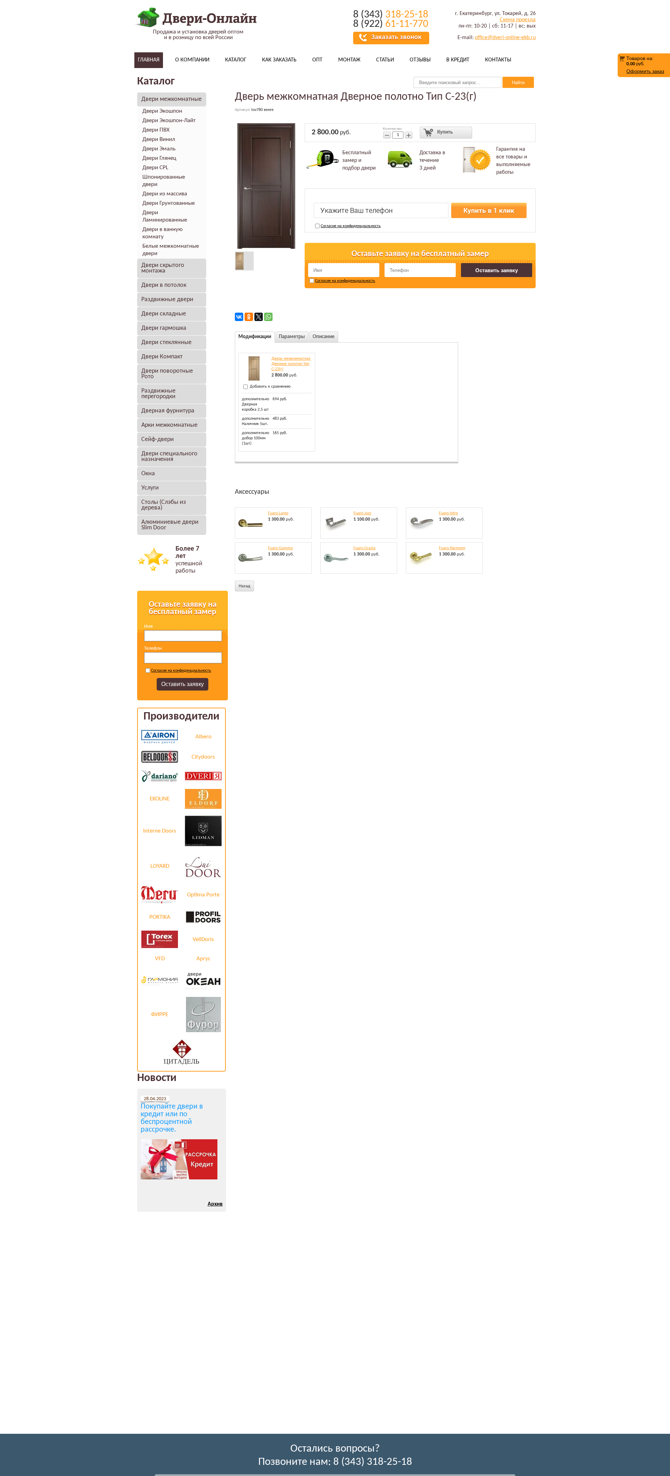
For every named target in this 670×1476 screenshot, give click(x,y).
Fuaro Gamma (280, 548)
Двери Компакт (162, 356)
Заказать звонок (396, 37)
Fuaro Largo (278, 513)
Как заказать (279, 60)
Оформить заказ (645, 71)
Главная (148, 60)
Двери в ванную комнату (162, 233)
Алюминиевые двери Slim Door (170, 525)
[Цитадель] (181, 1052)
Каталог (235, 60)
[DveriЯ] (203, 776)
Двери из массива (164, 194)
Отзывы (420, 60)
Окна (148, 473)
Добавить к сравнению (270, 387)
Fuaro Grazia (364, 548)
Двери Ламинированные (164, 216)
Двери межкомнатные (171, 99)
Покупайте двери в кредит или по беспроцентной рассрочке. (172, 1118)
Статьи (385, 60)
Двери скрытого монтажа (162, 268)
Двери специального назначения (169, 456)
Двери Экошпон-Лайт (169, 121)
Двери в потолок (163, 285)
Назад (244, 586)
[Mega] (159, 894)
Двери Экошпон (162, 111)
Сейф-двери (157, 439)
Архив (215, 1204)
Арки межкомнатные (169, 425)
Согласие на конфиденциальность (181, 671)
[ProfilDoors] (203, 917)
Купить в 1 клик (488, 211)
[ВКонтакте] (239, 317)
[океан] (203, 979)
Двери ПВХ (156, 130)
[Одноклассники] (249, 317)
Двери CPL (155, 168)
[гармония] (159, 979)
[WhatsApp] (268, 317)
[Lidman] (203, 831)
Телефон (153, 648)
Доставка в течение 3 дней (432, 160)
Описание (324, 337)
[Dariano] (159, 776)
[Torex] (159, 939)
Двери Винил (158, 139)
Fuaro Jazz (362, 513)
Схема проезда (518, 20)
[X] (258, 317)
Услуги (150, 488)
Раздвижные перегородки (158, 394)
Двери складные (163, 314)
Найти (518, 82)
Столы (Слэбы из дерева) (163, 505)
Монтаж (349, 60)
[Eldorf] (203, 799)
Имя (148, 626)
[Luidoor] (203, 866)
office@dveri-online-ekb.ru (505, 37)
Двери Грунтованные (168, 203)
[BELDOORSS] (159, 757)
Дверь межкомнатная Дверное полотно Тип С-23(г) (291, 364)
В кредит (457, 60)
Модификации (254, 337)
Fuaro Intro (448, 513)
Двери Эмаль (159, 149)
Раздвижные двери (167, 299)
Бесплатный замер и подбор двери (359, 160)
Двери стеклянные (166, 342)
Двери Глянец (159, 158)
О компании (192, 60)
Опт (317, 60)
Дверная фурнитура (167, 411)
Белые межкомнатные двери (170, 249)
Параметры (292, 337)
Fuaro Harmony (452, 548)
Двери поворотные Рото (167, 374)
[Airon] (159, 737)
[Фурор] (203, 1014)
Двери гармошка (163, 328)
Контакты (498, 60)
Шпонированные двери (163, 180)
